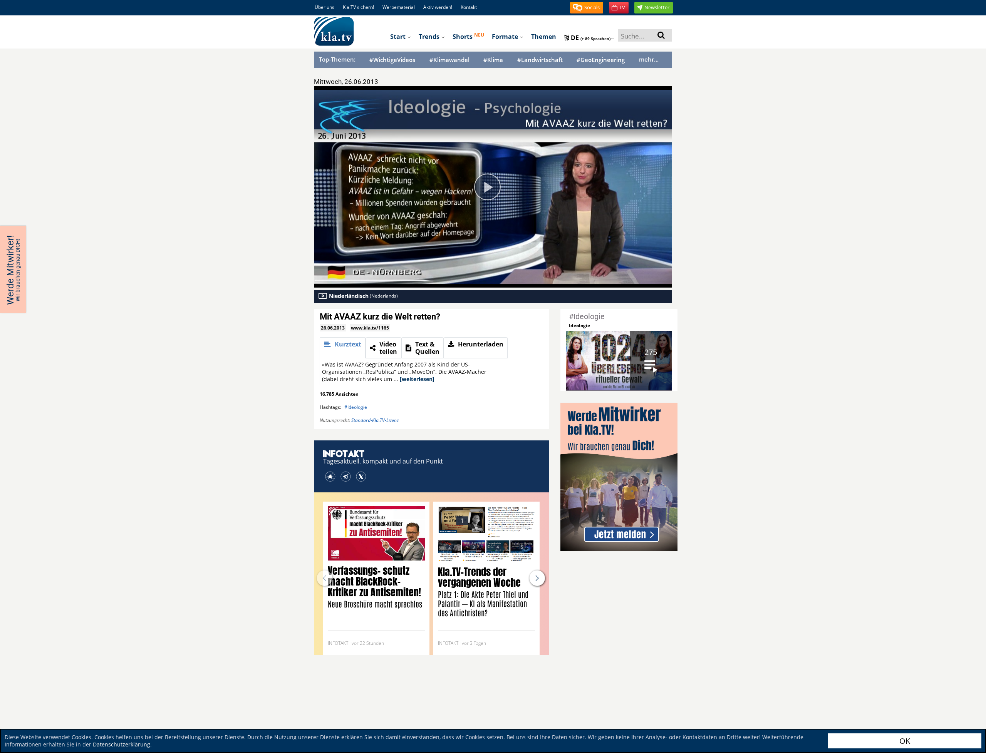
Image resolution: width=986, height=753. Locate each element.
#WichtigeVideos (392, 60)
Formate (506, 36)
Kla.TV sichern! (358, 7)
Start (398, 36)
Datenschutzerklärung (121, 744)
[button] (586, 7)
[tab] (343, 347)
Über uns (324, 7)
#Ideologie (355, 407)
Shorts (468, 36)
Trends (430, 36)
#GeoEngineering (601, 60)
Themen (543, 36)
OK (904, 741)
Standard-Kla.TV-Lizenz (375, 420)
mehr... (649, 59)
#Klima (493, 60)
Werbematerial (398, 7)
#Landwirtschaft (540, 60)
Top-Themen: (337, 59)
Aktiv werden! (437, 7)
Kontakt (469, 7)
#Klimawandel (449, 60)
